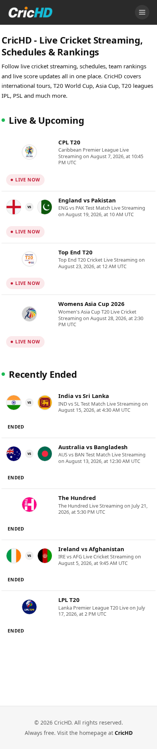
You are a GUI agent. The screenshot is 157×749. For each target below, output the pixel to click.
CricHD (124, 732)
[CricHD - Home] (30, 12)
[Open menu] (142, 12)
